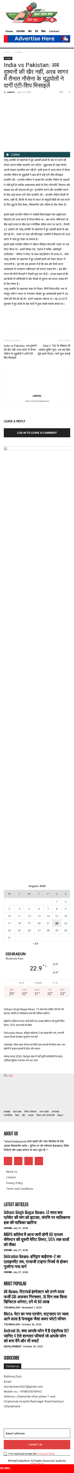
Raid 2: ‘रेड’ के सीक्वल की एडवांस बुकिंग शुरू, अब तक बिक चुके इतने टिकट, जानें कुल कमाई (54, 349)
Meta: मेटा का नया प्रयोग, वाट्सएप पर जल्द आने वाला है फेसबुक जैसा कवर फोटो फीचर (36, 1316)
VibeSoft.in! (37, 1463)
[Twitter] (16, 100)
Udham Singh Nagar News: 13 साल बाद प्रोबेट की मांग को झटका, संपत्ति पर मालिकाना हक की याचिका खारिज (34, 1011)
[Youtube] (39, 1161)
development (13, 1346)
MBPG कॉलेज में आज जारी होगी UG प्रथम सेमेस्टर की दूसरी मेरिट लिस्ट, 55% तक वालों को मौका (34, 1023)
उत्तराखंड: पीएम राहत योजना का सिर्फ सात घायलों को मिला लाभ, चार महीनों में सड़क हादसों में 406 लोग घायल (34, 1046)
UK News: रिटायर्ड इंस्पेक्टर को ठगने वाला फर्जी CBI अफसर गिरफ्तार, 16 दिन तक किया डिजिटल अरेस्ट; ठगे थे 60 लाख (35, 1296)
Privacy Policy (45, 1453)
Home (7, 52)
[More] (43, 100)
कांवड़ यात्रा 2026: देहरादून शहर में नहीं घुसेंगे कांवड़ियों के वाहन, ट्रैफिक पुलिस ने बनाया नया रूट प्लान (33, 1058)
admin (11, 92)
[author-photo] (37, 390)
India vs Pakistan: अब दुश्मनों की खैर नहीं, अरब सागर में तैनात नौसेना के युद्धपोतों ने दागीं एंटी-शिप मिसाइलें (20, 351)
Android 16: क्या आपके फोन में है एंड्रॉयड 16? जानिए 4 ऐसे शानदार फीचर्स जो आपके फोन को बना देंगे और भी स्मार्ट (36, 1335)
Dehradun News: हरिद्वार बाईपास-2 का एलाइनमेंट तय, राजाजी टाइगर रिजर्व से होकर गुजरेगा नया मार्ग (34, 1034)
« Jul (35, 943)
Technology (12, 1307)
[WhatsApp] (34, 100)
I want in (35, 1444)
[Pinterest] (25, 100)
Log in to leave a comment (37, 432)
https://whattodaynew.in (37, 401)
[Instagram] (18, 1161)
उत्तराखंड (18, 52)
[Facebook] (7, 100)
